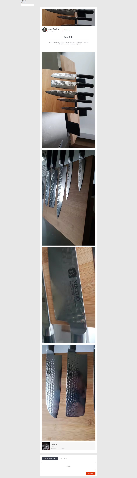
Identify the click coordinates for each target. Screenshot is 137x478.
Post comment (90, 473)
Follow (66, 29)
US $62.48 (53, 446)
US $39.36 (54, 444)
